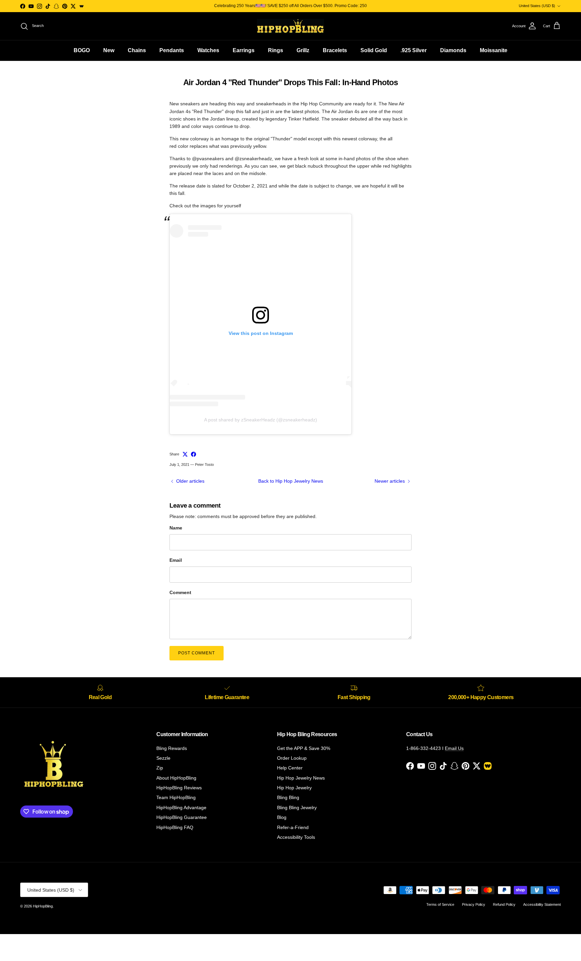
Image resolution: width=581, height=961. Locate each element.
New (108, 50)
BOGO (82, 50)
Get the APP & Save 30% (303, 748)
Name (175, 527)
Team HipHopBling (176, 797)
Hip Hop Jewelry (294, 787)
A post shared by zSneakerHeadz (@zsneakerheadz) (260, 419)
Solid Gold (373, 50)
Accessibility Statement (542, 904)
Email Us (454, 748)
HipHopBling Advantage (181, 807)
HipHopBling (43, 906)
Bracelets (335, 50)
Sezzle (163, 758)
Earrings (244, 50)
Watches (208, 50)
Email (175, 560)
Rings (275, 50)
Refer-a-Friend (293, 827)
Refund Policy (504, 904)
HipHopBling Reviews (179, 787)
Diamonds (453, 50)
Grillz (303, 50)
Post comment (196, 653)
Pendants (171, 50)
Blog (281, 817)
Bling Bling (288, 797)
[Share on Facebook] (193, 454)
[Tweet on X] (185, 454)
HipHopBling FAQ (174, 827)
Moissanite (493, 50)
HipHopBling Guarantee (181, 817)
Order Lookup (292, 758)
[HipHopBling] (290, 26)
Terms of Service (440, 904)
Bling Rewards (171, 748)
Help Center (290, 767)
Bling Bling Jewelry (297, 807)
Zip (159, 767)
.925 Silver (413, 50)
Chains (137, 50)
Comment (180, 592)
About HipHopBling (176, 778)
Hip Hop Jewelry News (301, 778)
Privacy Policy (473, 904)
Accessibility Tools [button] (296, 837)
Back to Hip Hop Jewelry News (290, 481)
